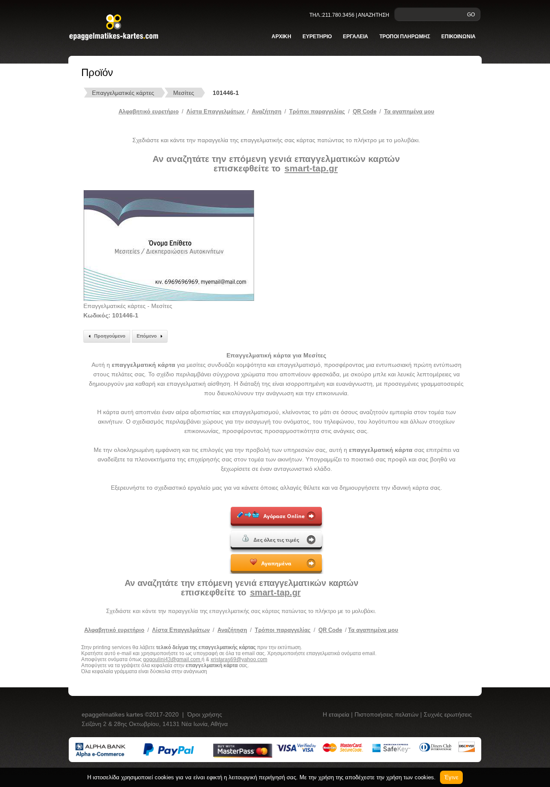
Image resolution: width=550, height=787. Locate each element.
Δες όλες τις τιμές (276, 539)
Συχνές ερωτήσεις (448, 714)
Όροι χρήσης (204, 714)
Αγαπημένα (276, 563)
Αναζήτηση (266, 111)
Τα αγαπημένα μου (409, 111)
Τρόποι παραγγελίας (283, 630)
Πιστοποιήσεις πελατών (387, 714)
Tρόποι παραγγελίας (317, 111)
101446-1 (226, 92)
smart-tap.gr (311, 168)
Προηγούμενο (109, 336)
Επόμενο (147, 336)
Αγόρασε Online (284, 516)
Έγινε (451, 777)
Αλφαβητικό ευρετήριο (149, 111)
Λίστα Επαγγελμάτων (216, 111)
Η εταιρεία (337, 714)
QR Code (364, 111)
